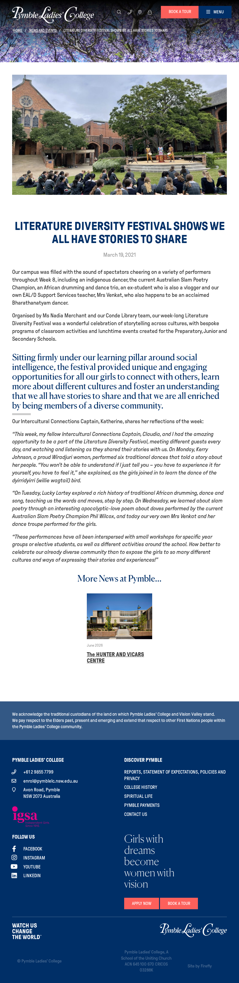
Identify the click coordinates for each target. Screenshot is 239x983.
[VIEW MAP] (140, 12)
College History (140, 787)
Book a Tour (179, 903)
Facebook (32, 848)
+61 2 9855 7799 (38, 772)
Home (17, 30)
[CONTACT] (129, 12)
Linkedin (32, 875)
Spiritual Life (138, 796)
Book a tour (180, 11)
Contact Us (135, 814)
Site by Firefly (200, 966)
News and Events (43, 30)
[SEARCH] (119, 12)
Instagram (34, 857)
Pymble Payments (142, 805)
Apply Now (141, 903)
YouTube (31, 866)
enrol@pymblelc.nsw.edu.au (50, 781)
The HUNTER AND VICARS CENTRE (115, 657)
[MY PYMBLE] (150, 12)
